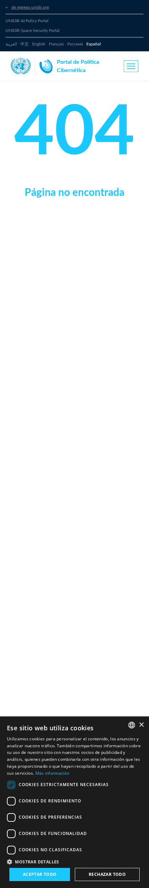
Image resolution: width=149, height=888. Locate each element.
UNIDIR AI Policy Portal (27, 21)
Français (56, 44)
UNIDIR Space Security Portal (33, 30)
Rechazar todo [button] (107, 874)
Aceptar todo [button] (40, 874)
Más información (52, 773)
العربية (11, 44)
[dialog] (74, 802)
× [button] (141, 725)
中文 (24, 44)
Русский (75, 44)
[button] (74, 861)
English (38, 44)
